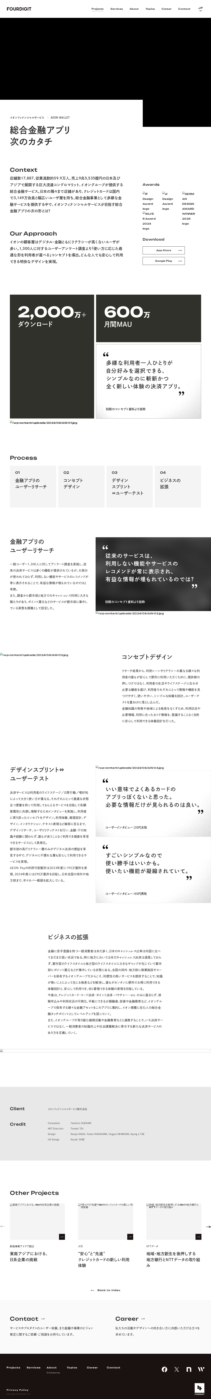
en (200, 15)
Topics (150, 8)
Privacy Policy (18, 1390)
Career (166, 8)
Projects (97, 8)
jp (200, 8)
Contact (184, 8)
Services (116, 8)
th (200, 23)
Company (53, 1373)
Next (206, 1236)
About (134, 8)
